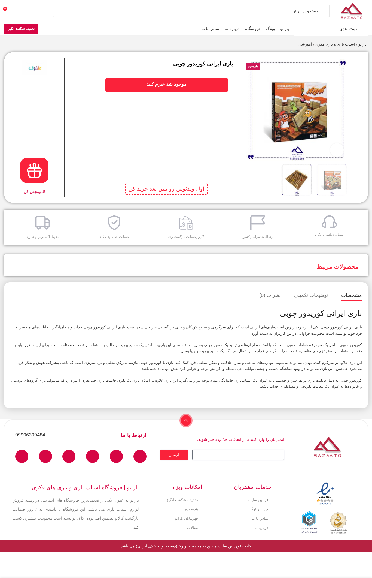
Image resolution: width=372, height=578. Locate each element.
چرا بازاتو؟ (259, 509)
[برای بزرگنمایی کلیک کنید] (337, 150)
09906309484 (30, 435)
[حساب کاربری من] (28, 10)
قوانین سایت (258, 500)
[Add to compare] (359, 71)
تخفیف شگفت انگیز (21, 29)
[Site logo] (351, 10)
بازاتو (362, 44)
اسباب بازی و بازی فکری (335, 44)
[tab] (351, 295)
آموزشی (305, 44)
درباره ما (261, 527)
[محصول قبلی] (17, 44)
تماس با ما (260, 518)
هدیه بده (191, 509)
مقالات (192, 527)
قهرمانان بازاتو (186, 518)
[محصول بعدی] (7, 44)
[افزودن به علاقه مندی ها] (359, 60)
